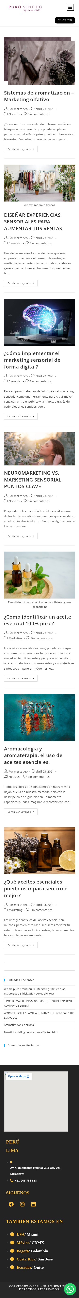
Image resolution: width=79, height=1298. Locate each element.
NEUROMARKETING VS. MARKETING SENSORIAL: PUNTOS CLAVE (33, 479)
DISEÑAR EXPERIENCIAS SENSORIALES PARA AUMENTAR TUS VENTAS (33, 222)
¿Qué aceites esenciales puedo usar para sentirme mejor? (36, 888)
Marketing (15, 638)
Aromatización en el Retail (19, 1025)
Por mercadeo (18, 109)
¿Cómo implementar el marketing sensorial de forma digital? (32, 360)
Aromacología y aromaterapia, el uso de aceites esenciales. (33, 755)
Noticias (14, 114)
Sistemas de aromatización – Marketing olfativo (39, 96)
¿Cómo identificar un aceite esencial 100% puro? (37, 620)
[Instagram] (22, 1204)
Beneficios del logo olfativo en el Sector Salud (31, 1032)
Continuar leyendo (22, 148)
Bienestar (15, 243)
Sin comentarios (39, 114)
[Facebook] (11, 1204)
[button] (70, 7)
